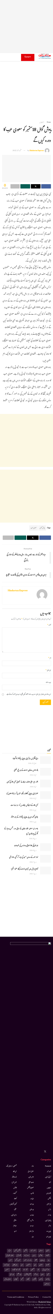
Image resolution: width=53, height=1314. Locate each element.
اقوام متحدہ (33, 1251)
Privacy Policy (33, 1297)
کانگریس (34, 1279)
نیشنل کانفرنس (28, 1275)
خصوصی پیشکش (30, 1188)
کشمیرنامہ (15, 1193)
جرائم (50, 1226)
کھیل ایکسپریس (13, 1204)
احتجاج (47, 1251)
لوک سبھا (25, 1270)
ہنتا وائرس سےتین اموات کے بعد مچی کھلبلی (26, 770)
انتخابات (47, 1256)
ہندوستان (47, 1284)
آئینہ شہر (49, 1172)
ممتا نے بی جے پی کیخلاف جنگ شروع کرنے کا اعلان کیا (22, 793)
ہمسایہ (15, 1231)
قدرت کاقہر (14, 1177)
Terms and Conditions (15, 1297)
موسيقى (15, 1221)
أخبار (50, 1182)
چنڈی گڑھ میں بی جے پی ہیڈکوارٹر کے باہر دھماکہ (24, 817)
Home (49, 122)
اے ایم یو (26, 1256)
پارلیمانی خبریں (48, 1221)
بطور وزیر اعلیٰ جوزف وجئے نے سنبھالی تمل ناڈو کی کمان (22, 782)
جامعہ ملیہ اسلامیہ (27, 1260)
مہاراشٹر (36, 1275)
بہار (48, 1260)
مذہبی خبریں (14, 1215)
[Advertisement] (26, 26)
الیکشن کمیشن (17, 1251)
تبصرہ (49, 625)
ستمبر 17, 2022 (17, 150)
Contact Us (46, 1297)
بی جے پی (42, 1260)
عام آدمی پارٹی (46, 1270)
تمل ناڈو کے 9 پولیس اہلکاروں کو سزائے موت (24, 805)
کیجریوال (16, 1279)
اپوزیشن (40, 1256)
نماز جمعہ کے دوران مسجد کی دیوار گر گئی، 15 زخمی (23, 857)
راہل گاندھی (15, 1265)
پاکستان (40, 1279)
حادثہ (33, 1166)
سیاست (32, 1226)
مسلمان (7, 1270)
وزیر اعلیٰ (12, 1275)
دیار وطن (32, 1210)
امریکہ (9, 1251)
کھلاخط (15, 1199)
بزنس (49, 1210)
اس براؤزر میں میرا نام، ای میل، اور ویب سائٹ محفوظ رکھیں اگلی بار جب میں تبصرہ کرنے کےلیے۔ (28, 694)
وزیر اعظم (19, 1275)
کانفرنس (15, 1188)
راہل (22, 1265)
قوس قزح (14, 1182)
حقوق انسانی (31, 1172)
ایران (34, 1256)
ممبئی (48, 1275)
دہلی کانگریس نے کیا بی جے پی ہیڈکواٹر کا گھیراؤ (25, 758)
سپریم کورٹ (6, 1265)
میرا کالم (15, 1226)
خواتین (41, 1265)
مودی (42, 1275)
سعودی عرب (34, 528)
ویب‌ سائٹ (48, 682)
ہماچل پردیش (7, 1279)
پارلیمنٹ (47, 1279)
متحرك (15, 1210)
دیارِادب (32, 1215)
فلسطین (32, 1270)
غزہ (38, 1270)
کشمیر (22, 1279)
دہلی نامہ (32, 1199)
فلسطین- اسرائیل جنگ (11, 1166)
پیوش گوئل (42, 528)
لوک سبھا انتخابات (16, 1270)
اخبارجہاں (41, 122)
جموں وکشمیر (17, 1260)
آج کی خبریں (48, 1177)
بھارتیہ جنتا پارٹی (9, 1256)
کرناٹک (28, 1279)
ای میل (48, 670)
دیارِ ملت (32, 1204)
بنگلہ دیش (19, 1256)
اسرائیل (41, 1251)
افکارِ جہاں (48, 1193)
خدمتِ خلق (31, 1182)
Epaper (27, 57)
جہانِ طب (48, 1237)
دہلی (35, 1265)
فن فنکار (15, 1172)
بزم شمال (49, 1204)
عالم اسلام (31, 1231)
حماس (10, 1260)
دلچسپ (32, 1193)
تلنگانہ (36, 1260)
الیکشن (49, 1199)
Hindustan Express (36, 150)
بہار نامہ (49, 1215)
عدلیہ (33, 1237)
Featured (48, 1166)
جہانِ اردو (48, 1231)
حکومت (47, 1265)
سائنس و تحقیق (30, 1221)
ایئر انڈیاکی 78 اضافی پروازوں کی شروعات (26, 845)
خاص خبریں (31, 1177)
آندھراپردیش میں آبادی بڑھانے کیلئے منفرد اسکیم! (24, 869)
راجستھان (28, 1265)
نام (49, 658)
